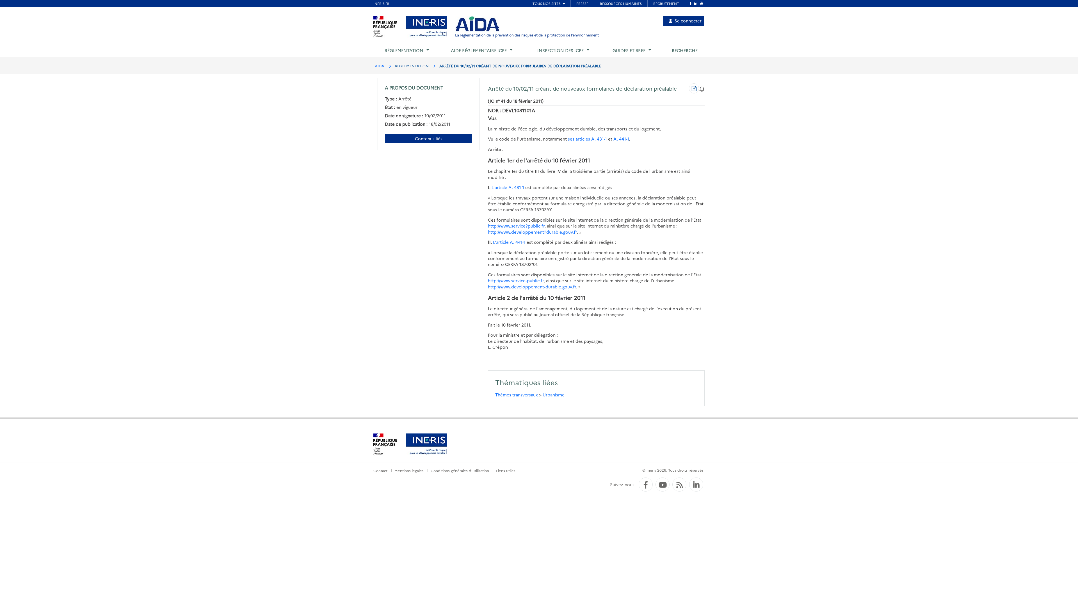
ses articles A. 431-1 (587, 139)
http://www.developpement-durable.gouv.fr (532, 287)
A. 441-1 (621, 139)
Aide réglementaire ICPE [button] (479, 50)
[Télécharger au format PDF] (694, 88)
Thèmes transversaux (516, 395)
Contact (380, 470)
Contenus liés (428, 138)
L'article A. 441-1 (509, 242)
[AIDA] (477, 24)
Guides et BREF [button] (629, 50)
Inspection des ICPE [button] (560, 50)
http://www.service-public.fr (516, 280)
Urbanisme (554, 395)
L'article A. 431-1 (508, 187)
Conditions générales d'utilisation (460, 470)
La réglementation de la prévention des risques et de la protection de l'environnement (527, 35)
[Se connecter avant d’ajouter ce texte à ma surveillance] (702, 88)
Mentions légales (409, 470)
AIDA (379, 65)
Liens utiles (505, 470)
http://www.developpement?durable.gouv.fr (532, 232)
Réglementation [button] (404, 50)
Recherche (685, 50)
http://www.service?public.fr (516, 226)
